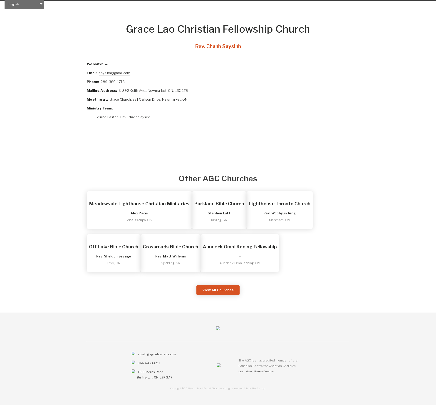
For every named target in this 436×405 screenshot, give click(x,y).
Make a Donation (264, 371)
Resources (190, 5)
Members (142, 5)
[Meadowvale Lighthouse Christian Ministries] (139, 193)
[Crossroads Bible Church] (171, 236)
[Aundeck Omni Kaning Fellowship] (240, 236)
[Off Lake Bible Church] (114, 236)
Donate (215, 5)
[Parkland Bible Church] (219, 193)
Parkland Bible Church (219, 203)
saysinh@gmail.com (114, 73)
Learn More (245, 371)
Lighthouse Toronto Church (280, 203)
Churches (115, 5)
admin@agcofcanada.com (157, 354)
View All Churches (218, 290)
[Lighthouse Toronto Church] (279, 193)
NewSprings (259, 388)
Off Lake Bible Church (113, 247)
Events (165, 5)
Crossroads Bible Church (170, 247)
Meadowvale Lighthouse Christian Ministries (139, 203)
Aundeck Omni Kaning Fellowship (240, 247)
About (93, 5)
